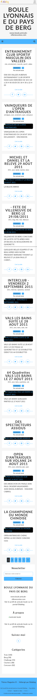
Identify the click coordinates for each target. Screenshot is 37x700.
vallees (30, 64)
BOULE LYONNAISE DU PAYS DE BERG (18, 19)
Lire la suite (18, 89)
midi (20, 220)
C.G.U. (26, 690)
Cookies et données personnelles (12, 693)
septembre (20, 290)
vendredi (27, 290)
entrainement (12, 64)
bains (18, 327)
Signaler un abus (18, 690)
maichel (22, 170)
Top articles (32, 688)
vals (26, 327)
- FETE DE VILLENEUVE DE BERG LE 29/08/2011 (18, 212)
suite (22, 327)
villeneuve (26, 220)
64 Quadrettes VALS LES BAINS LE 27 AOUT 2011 (18, 376)
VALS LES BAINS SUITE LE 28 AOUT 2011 (18, 321)
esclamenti (18, 115)
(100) (8, 655)
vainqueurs (29, 115)
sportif (25, 64)
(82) (9, 665)
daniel (17, 170)
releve (27, 170)
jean (23, 467)
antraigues (7, 115)
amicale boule (22, 602)
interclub (13, 290)
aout (12, 115)
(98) (7, 657)
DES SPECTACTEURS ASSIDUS (18, 425)
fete (17, 220)
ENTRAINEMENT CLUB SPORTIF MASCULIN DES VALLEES (18, 56)
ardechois (19, 467)
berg (13, 220)
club (6, 64)
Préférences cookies (27, 693)
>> (28, 560)
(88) (9, 663)
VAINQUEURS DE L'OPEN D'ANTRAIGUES (18, 109)
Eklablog (32, 682)
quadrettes (22, 382)
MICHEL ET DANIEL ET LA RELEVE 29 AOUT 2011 (18, 162)
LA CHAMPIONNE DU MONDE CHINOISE (18, 515)
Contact (10, 690)
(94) (9, 660)
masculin (19, 64)
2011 (9, 170)
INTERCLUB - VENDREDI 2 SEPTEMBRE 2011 (18, 283)
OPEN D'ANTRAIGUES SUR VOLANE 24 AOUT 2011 (18, 459)
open (23, 115)
